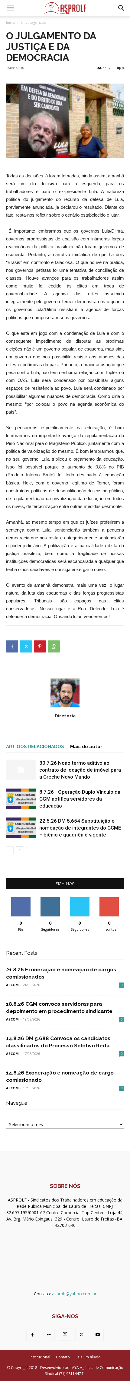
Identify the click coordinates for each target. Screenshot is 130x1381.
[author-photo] (65, 707)
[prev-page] (10, 850)
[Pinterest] (40, 646)
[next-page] (19, 850)
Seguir (50, 899)
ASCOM (12, 985)
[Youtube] (98, 1335)
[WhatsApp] (54, 646)
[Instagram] (65, 1335)
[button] (10, 8)
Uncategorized (33, 22)
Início (10, 22)
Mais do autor (86, 746)
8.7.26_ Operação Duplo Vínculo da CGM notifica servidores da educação (79, 799)
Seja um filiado (88, 1357)
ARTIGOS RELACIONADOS (35, 746)
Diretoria (65, 716)
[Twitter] (26, 646)
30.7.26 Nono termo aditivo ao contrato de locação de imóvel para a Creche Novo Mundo (80, 770)
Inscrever (109, 899)
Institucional (40, 1357)
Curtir (21, 899)
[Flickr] (49, 1335)
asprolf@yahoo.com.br (74, 1294)
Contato (63, 1357)
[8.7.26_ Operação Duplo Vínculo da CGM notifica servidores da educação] (21, 799)
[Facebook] (12, 646)
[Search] (121, 8)
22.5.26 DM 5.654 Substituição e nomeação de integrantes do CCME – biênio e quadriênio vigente (80, 828)
